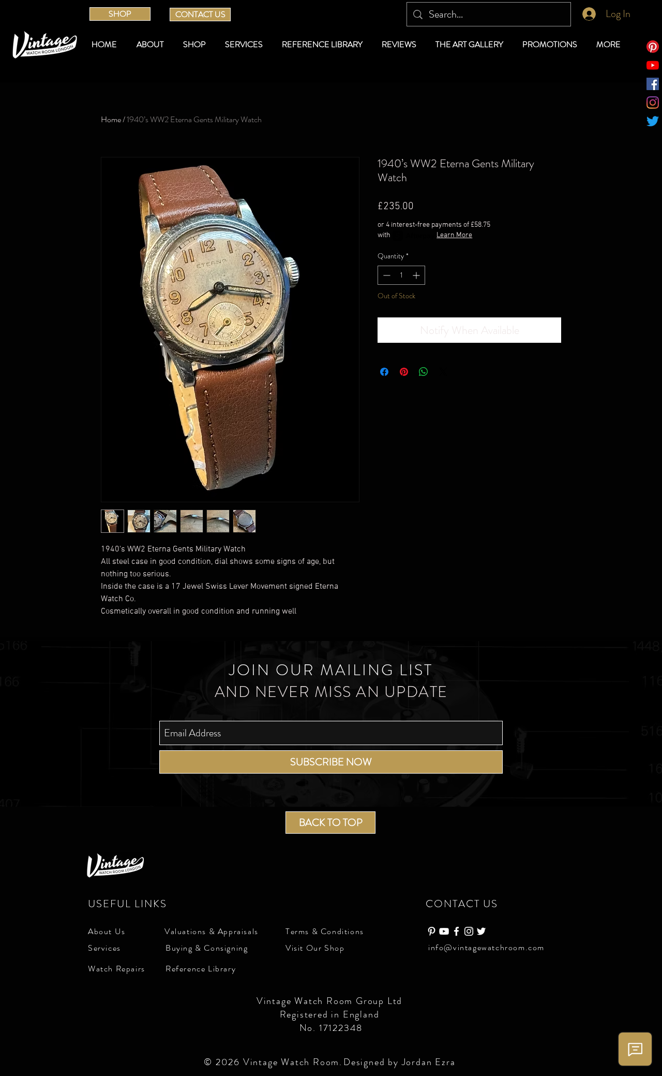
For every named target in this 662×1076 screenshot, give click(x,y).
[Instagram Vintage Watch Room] (469, 931)
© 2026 (223, 1062)
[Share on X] (443, 372)
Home (111, 119)
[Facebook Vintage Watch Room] (456, 931)
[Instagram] (652, 102)
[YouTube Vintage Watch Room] (444, 931)
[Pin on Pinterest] (404, 372)
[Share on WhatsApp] (423, 372)
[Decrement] (385, 275)
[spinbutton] (401, 275)
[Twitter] (652, 121)
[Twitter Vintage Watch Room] (481, 931)
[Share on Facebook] (384, 372)
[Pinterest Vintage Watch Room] (432, 931)
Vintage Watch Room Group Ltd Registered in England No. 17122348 (331, 1014)
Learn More (454, 235)
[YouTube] (652, 65)
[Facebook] (652, 84)
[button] (196, 44)
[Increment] (417, 275)
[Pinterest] (652, 46)
